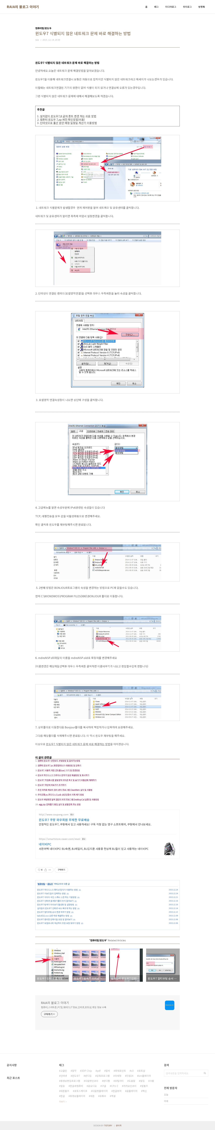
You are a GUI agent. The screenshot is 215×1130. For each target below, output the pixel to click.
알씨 (108, 1070)
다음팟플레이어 (100, 1091)
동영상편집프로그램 (70, 1080)
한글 (62, 1096)
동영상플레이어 (77, 1096)
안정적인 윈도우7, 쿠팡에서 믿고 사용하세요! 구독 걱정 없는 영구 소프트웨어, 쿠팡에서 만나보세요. (95, 824)
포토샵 (142, 1070)
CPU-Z (114, 1086)
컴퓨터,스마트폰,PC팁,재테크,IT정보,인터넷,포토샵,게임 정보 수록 (73, 1007)
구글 (104, 1086)
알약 (74, 1070)
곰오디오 (92, 1086)
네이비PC (45, 844)
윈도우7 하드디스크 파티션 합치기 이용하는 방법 (57, 889)
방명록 (201, 6)
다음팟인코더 (91, 1080)
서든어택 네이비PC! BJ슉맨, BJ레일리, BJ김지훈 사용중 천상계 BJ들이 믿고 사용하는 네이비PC (93, 848)
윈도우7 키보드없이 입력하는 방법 (51, 893)
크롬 (152, 1080)
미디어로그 (170, 6)
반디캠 (106, 1080)
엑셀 (113, 1096)
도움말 (132, 1080)
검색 (205, 1073)
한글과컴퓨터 (76, 1086)
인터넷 (63, 1075)
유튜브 (103, 1096)
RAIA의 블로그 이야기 (23, 6)
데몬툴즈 (64, 1091)
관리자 (118, 1125)
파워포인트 (120, 1070)
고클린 (63, 1070)
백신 (144, 1091)
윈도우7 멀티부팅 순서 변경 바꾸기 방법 (53, 911)
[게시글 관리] (50, 869)
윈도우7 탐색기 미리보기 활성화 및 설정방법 (55, 904)
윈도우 (50, 883)
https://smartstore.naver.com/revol (59, 839)
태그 (156, 6)
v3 (132, 1070)
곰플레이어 (131, 1091)
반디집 (88, 1075)
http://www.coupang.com (53, 814)
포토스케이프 (80, 1091)
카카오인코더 (129, 1086)
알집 (142, 1080)
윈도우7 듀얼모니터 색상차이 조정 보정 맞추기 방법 (58, 923)
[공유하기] (46, 869)
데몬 (92, 1096)
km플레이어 (144, 1075)
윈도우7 (76, 1075)
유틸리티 (119, 1080)
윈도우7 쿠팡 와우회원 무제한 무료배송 (64, 820)
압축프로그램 (103, 1075)
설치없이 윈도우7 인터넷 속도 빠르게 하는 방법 (56, 908)
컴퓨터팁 (41, 883)
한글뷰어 (117, 1091)
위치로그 (187, 6)
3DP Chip (86, 1070)
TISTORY (108, 1125)
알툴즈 (144, 1086)
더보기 (62, 1101)
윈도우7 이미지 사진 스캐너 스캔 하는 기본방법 (56, 897)
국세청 (118, 1075)
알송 (62, 1086)
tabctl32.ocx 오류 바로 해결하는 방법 (53, 915)
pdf (99, 1070)
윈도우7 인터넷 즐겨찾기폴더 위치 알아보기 (55, 900)
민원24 (129, 1075)
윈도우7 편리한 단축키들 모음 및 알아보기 (54, 919)
